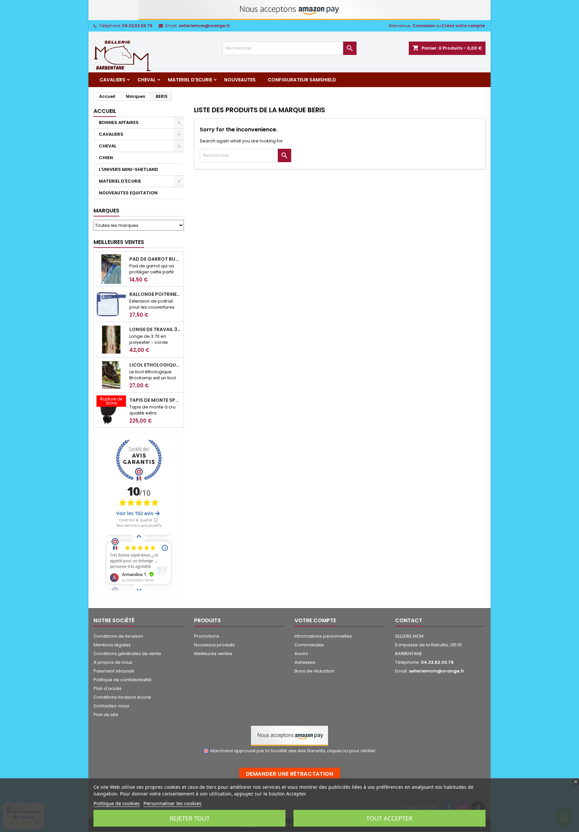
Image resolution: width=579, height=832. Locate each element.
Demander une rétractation (289, 774)
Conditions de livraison (118, 636)
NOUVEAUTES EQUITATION (128, 193)
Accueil (104, 111)
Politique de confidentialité (122, 680)
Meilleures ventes (213, 653)
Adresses (305, 662)
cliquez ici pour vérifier (351, 751)
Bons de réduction (314, 671)
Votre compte (315, 620)
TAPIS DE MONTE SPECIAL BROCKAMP (155, 400)
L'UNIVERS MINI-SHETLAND (128, 169)
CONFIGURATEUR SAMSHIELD (302, 79)
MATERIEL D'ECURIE (190, 79)
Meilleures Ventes (118, 242)
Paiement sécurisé (113, 671)
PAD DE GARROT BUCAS (155, 259)
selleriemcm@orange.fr (204, 25)
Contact (408, 620)
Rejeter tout (190, 818)
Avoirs (301, 653)
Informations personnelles (323, 636)
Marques (106, 210)
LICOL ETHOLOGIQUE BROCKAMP (155, 365)
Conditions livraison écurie (122, 697)
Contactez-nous (111, 706)
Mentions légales (112, 645)
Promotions (206, 636)
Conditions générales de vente (127, 653)
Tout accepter (389, 818)
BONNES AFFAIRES (119, 122)
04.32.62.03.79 (137, 25)
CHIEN (106, 157)
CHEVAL (146, 79)
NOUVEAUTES (240, 79)
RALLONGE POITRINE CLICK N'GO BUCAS (155, 294)
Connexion (423, 25)
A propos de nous (112, 662)
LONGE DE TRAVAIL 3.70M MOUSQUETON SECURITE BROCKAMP (155, 329)
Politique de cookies (116, 803)
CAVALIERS (112, 79)
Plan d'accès (107, 688)
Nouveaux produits (214, 645)
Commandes (309, 645)
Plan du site (105, 714)
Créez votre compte (463, 25)
